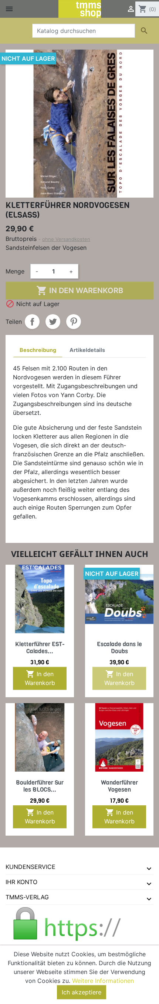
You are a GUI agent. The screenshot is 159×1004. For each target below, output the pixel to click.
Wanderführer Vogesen (119, 786)
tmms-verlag (27, 897)
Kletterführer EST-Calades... (40, 647)
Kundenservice (30, 866)
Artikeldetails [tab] (87, 350)
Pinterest (73, 321)
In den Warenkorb (79, 290)
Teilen (32, 321)
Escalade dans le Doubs (119, 647)
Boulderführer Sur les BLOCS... (40, 786)
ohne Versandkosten (66, 239)
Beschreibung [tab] (38, 350)
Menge (15, 271)
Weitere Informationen (103, 980)
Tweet (52, 321)
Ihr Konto (21, 882)
